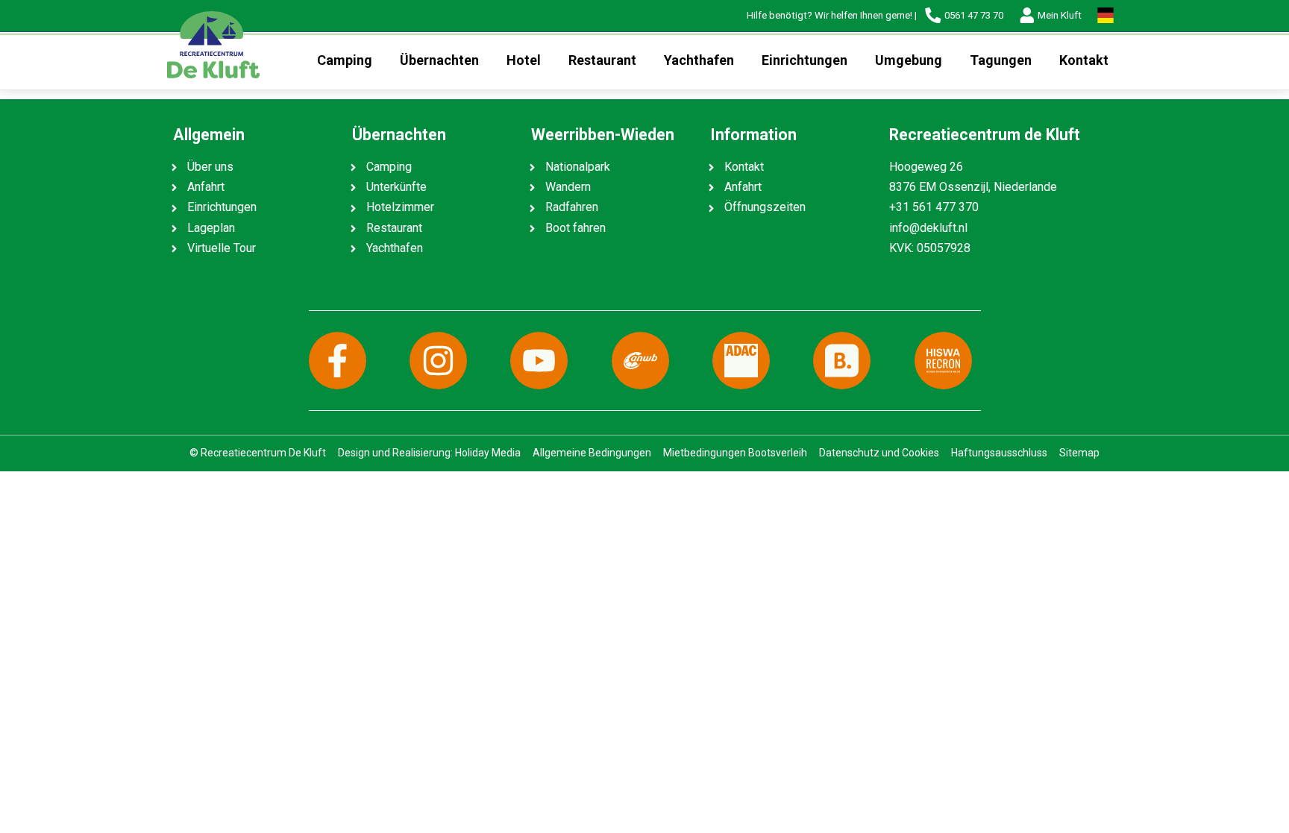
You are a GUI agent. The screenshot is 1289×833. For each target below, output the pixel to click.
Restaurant (602, 60)
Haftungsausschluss (999, 453)
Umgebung (908, 60)
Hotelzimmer (400, 207)
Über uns (210, 167)
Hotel (523, 60)
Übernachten (439, 60)
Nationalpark (577, 167)
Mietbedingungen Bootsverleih (735, 453)
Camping (344, 60)
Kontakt (1083, 60)
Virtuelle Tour (221, 248)
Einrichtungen (804, 60)
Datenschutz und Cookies (879, 453)
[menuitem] (344, 60)
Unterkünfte (396, 187)
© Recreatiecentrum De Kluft (257, 453)
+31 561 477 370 (934, 207)
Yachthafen (699, 60)
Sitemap (1079, 453)
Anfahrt (206, 187)
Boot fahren (575, 228)
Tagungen (1001, 60)
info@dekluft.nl (928, 228)
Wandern (568, 187)
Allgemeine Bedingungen (592, 453)
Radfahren (571, 207)
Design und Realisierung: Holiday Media (429, 453)
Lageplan (211, 228)
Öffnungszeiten (765, 207)
